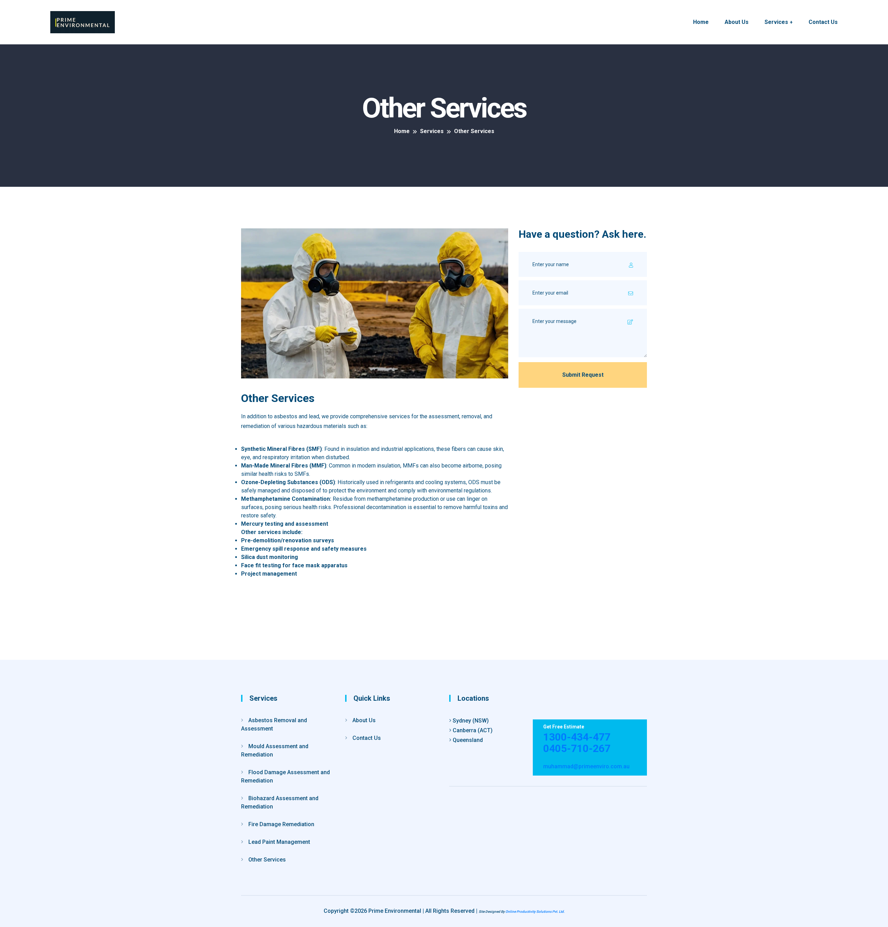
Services (776, 22)
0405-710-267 (576, 748)
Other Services (267, 859)
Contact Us (823, 22)
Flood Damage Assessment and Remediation (285, 776)
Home (701, 22)
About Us (737, 22)
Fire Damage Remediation (281, 824)
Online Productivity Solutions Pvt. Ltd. (535, 911)
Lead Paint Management (279, 842)
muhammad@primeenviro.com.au (586, 766)
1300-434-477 (576, 737)
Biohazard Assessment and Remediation (279, 802)
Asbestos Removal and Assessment (274, 724)
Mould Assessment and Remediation (274, 750)
